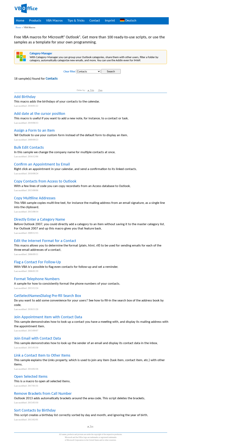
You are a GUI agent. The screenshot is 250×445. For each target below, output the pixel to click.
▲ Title (90, 90)
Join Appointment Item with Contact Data (48, 317)
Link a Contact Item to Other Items (42, 356)
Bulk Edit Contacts (29, 148)
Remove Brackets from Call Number (43, 394)
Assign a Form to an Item (34, 131)
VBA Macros (54, 20)
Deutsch (130, 20)
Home (20, 20)
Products (35, 20)
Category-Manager (41, 53)
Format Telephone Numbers (37, 279)
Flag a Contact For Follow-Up (37, 262)
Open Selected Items (30, 377)
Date (100, 90)
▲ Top (90, 426)
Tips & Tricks (76, 20)
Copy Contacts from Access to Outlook (45, 181)
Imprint (110, 20)
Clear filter (69, 71)
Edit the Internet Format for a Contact (45, 241)
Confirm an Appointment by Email (42, 164)
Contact (94, 20)
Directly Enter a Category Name (39, 220)
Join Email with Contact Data (37, 339)
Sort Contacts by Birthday (35, 411)
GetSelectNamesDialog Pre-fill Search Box (47, 296)
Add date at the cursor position (39, 114)
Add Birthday (25, 97)
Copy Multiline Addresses (34, 198)
